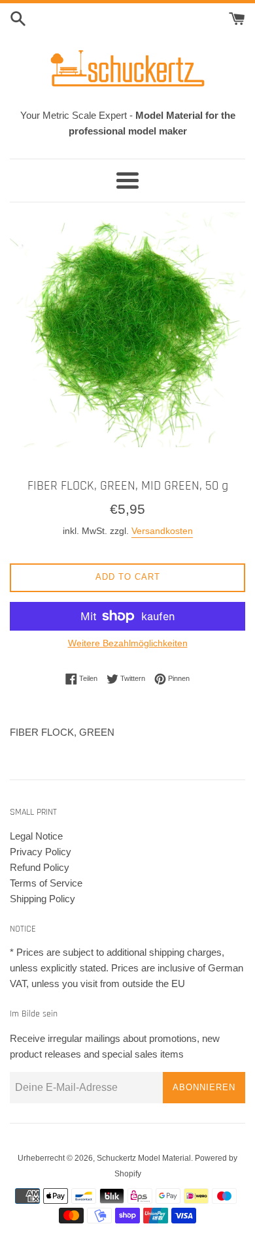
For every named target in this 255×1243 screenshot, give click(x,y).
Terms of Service (46, 883)
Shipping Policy (42, 898)
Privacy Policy (40, 851)
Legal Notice (36, 836)
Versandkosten (162, 531)
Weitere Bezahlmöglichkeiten (128, 643)
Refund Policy (39, 867)
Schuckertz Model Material (144, 1158)
